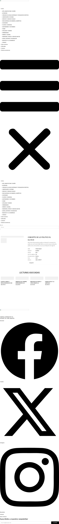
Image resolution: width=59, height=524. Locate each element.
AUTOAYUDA (4, 13)
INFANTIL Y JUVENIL (6, 34)
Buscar (1, 225)
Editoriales (3, 46)
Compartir (31, 262)
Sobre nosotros (4, 44)
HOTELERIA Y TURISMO (7, 30)
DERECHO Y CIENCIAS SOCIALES (8, 19)
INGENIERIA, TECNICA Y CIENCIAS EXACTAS (11, 36)
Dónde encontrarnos (5, 50)
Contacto (3, 48)
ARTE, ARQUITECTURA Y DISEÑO (8, 11)
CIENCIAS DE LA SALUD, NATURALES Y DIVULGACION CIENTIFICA (15, 15)
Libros (2, 8)
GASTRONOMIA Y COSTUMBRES (8, 26)
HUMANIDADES (5, 32)
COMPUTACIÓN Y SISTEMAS (8, 17)
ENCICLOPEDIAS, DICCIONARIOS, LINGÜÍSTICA (11, 21)
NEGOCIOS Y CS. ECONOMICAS (8, 40)
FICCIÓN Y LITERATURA (7, 24)
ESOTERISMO (5, 22)
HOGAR (3, 28)
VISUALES (4, 42)
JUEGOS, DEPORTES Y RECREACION (9, 38)
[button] (29, 115)
